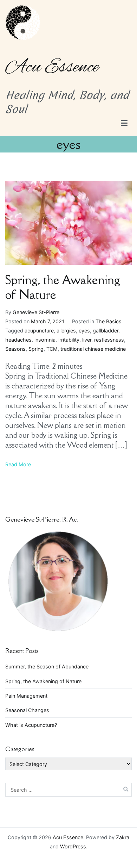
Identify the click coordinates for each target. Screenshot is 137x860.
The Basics (109, 321)
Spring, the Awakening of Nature (62, 287)
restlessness (109, 340)
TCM (52, 349)
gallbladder (105, 331)
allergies (66, 331)
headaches (18, 340)
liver (86, 340)
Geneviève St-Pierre (36, 312)
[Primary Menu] (124, 123)
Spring (36, 349)
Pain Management (26, 696)
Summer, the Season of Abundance (47, 666)
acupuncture (39, 331)
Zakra (122, 837)
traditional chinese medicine (93, 349)
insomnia (45, 340)
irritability (68, 340)
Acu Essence (52, 67)
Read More (18, 464)
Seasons (15, 349)
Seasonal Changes (27, 710)
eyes (84, 331)
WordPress (73, 846)
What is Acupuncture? (31, 725)
